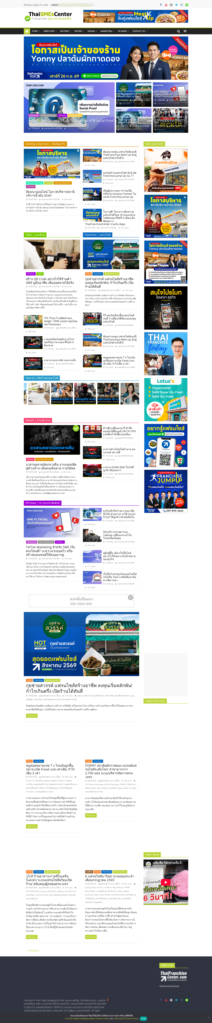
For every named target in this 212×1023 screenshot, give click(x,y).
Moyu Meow (117, 887)
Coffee (89, 871)
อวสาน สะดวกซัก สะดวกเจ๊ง (60, 360)
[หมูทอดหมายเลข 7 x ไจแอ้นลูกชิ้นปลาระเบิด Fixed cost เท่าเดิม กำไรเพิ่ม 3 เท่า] (92, 356)
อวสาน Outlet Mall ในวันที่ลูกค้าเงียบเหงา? (118, 468)
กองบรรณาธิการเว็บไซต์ (177, 100)
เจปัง (96, 895)
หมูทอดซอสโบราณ (41, 784)
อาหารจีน (132, 788)
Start (35, 31)
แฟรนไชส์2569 (101, 898)
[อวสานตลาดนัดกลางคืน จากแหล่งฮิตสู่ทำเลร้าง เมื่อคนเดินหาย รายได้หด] (52, 426)
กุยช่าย (79, 695)
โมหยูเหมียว (98, 902)
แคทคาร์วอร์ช (104, 895)
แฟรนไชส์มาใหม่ (114, 898)
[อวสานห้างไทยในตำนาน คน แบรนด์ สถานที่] (92, 448)
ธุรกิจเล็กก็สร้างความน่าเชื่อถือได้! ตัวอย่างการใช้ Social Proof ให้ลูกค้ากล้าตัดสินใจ (134, 119)
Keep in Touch (97, 887)
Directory (49, 31)
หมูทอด (46, 780)
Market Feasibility (111, 784)
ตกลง (143, 1018)
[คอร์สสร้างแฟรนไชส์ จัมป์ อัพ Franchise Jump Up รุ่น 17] (92, 171)
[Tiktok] (171, 4)
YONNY (123, 784)
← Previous (32, 950)
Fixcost (28, 780)
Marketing (106, 31)
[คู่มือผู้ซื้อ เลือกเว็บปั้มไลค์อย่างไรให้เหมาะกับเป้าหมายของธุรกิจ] (92, 551)
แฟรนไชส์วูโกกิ (31, 898)
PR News (122, 31)
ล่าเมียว (119, 891)
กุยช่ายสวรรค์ (89, 695)
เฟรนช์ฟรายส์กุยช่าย (122, 695)
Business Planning (34, 183)
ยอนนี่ (125, 788)
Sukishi (43, 891)
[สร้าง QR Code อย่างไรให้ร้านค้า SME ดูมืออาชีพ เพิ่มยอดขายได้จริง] (52, 241)
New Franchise (120, 871)
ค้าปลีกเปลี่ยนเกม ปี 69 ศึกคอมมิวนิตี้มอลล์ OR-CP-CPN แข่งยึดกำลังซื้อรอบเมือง (119, 431)
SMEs (40, 273)
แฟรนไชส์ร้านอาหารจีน (94, 791)
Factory (64, 31)
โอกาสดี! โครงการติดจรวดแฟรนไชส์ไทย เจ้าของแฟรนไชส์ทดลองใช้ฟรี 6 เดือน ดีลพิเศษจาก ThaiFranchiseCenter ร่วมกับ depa (110, 218)
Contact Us (138, 31)
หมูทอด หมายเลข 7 (57, 780)
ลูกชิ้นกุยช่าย (99, 695)
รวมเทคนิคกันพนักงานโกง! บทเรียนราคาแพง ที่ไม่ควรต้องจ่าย (59, 342)
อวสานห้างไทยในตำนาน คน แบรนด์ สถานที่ (119, 450)
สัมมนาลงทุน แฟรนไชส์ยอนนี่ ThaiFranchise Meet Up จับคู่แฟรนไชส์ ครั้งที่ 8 (120, 155)
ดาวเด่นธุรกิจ (38, 780)
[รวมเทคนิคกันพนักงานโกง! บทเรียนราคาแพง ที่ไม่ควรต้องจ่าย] (33, 338)
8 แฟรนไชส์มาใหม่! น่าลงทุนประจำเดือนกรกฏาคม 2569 (109, 878)
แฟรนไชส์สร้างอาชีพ (69, 699)
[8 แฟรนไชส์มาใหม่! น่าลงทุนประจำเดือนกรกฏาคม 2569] (111, 838)
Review (78, 31)
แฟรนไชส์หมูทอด (51, 788)
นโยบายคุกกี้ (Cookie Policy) (126, 1018)
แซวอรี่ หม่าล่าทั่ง (117, 895)
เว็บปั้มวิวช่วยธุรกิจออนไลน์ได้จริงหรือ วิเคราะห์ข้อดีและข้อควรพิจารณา (120, 577)
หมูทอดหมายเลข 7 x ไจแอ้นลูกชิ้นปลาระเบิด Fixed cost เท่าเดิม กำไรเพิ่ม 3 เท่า (119, 360)
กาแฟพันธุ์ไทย (101, 891)
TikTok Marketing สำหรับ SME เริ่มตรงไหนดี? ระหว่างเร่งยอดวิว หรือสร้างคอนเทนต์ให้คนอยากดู (171, 93)
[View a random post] (185, 31)
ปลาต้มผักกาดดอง (115, 788)
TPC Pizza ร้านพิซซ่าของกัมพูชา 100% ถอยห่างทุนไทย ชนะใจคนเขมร (60, 321)
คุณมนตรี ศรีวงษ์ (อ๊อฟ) (52, 128)
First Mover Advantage (94, 784)
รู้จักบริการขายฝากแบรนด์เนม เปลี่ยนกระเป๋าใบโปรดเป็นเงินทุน (117, 535)
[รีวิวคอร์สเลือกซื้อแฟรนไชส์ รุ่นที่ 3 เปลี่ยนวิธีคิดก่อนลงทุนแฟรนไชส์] (69, 107)
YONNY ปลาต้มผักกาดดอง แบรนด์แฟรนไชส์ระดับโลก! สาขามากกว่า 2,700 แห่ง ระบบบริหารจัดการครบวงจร (111, 771)
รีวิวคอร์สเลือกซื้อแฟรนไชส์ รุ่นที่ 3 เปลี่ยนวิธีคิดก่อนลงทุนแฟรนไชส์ (69, 122)
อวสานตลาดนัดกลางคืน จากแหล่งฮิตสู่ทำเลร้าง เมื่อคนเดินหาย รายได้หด (51, 466)
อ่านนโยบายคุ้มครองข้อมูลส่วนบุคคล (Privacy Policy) (87, 1018)
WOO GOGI (51, 891)
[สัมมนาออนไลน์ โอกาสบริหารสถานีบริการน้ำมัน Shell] (52, 150)
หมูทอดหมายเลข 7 (56, 784)
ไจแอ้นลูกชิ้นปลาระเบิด (44, 791)
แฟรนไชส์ (37, 699)
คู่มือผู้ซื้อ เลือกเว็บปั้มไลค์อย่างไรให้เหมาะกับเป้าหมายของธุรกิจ (119, 556)
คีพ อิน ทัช (111, 891)
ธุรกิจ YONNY (102, 788)
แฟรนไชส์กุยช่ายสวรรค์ (51, 699)
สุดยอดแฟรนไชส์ (111, 273)
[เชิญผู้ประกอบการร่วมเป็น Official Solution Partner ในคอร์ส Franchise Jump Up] (92, 189)
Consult (33, 115)
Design (91, 31)
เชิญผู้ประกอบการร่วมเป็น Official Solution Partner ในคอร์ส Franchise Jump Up (119, 194)
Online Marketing (46, 542)
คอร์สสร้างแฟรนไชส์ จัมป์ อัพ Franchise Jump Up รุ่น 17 (119, 174)
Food (88, 273)
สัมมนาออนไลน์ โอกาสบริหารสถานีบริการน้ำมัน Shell (50, 193)
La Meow (107, 887)
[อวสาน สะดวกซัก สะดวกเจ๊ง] (33, 359)
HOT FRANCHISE (32, 891)
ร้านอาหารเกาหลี (41, 895)
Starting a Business (62, 183)
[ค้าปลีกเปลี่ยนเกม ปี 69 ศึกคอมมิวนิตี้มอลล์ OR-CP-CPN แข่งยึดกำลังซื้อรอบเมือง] (92, 426)
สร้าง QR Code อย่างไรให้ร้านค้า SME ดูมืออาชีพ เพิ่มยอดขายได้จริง (50, 281)
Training (63, 115)
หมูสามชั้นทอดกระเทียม (35, 788)
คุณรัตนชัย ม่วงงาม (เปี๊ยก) (141, 100)
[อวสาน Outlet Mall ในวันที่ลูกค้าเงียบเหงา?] (92, 466)
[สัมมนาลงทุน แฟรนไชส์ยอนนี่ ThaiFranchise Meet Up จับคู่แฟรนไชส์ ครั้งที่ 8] (92, 150)
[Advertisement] (165, 674)
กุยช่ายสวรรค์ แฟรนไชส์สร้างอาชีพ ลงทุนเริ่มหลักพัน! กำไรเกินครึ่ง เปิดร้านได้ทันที (133, 93)
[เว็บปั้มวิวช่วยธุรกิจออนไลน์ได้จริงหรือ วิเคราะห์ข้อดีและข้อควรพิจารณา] (92, 572)
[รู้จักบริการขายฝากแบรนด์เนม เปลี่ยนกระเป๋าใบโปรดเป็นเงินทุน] (92, 530)
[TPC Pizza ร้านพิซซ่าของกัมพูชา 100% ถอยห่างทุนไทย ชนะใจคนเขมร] (33, 316)
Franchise (43, 115)
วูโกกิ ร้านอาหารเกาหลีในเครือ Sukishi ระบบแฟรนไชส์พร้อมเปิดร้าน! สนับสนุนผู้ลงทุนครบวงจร (49, 880)
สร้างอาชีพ (109, 695)
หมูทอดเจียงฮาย (70, 784)
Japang (88, 887)
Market (30, 459)
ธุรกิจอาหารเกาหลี (64, 891)
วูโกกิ (50, 895)
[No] (208, 1017)
